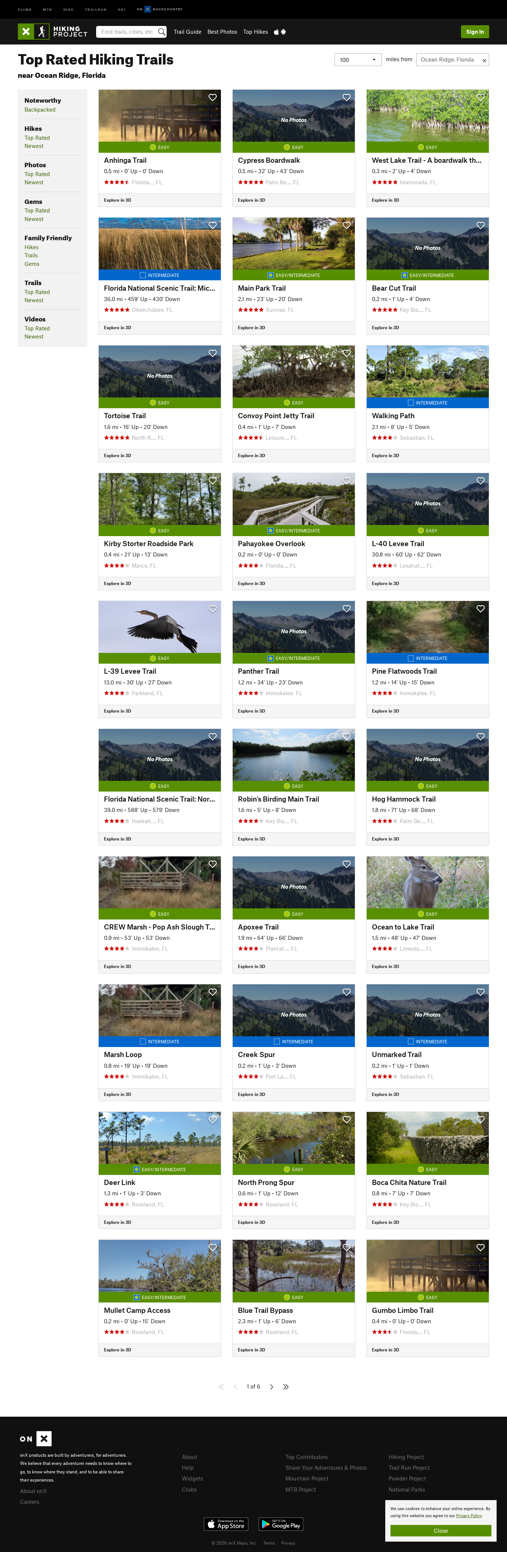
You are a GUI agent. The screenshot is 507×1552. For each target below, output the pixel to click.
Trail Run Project (409, 1467)
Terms (269, 1542)
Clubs (189, 1489)
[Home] (56, 31)
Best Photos (222, 31)
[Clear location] (484, 60)
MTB (47, 9)
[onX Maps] (36, 1444)
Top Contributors (306, 1456)
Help (188, 1467)
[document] (440, 1520)
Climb (25, 9)
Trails (31, 255)
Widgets (192, 1478)
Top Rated (37, 137)
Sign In (475, 31)
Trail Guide (188, 31)
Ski (122, 9)
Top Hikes (255, 31)
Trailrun (96, 9)
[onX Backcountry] (159, 9)
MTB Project (300, 1489)
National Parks (407, 1489)
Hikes (31, 247)
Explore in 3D (117, 199)
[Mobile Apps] (280, 31)
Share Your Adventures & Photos (326, 1467)
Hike (68, 9)
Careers (29, 1501)
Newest (33, 145)
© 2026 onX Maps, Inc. (234, 1542)
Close (441, 1530)
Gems (31, 263)
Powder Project (407, 1478)
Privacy (288, 1542)
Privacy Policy (469, 1515)
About (189, 1456)
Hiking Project (406, 1456)
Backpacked (40, 109)
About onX (33, 1490)
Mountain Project (306, 1478)
